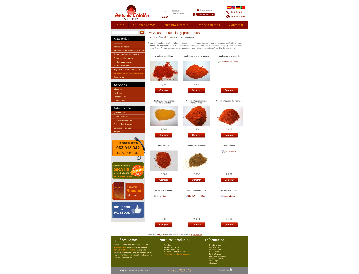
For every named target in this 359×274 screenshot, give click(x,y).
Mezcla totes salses (229, 191)
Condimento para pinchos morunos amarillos (164, 102)
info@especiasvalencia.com (133, 270)
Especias (118, 43)
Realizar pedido (178, 13)
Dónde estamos (208, 25)
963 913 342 (238, 12)
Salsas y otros (120, 77)
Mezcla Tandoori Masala (196, 191)
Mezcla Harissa (229, 146)
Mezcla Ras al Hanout (163, 191)
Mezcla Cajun (163, 146)
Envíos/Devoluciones (123, 120)
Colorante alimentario (123, 58)
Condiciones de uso (122, 128)
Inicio (119, 25)
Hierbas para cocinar (123, 62)
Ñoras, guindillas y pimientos (126, 54)
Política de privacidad (123, 124)
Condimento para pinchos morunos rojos (196, 102)
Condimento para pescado (229, 56)
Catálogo (159, 37)
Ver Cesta (118, 93)
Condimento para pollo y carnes (229, 101)
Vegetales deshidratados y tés (127, 69)
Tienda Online (224, 270)
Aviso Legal (213, 261)
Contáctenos (119, 100)
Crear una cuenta (206, 10)
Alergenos (118, 131)
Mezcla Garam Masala (196, 146)
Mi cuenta (118, 89)
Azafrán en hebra (121, 47)
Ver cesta (175, 10)
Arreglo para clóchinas (164, 56)
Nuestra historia (176, 25)
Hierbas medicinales (123, 66)
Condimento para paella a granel (196, 56)
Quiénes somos (144, 25)
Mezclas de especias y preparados (129, 73)
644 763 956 (238, 16)
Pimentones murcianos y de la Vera (129, 50)
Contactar (236, 25)
